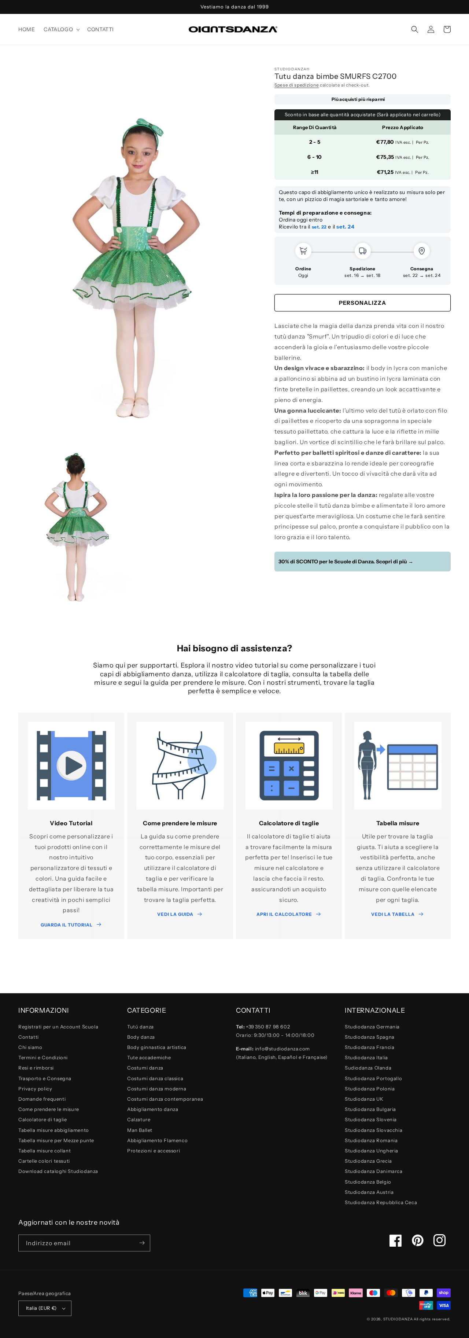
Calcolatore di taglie (42, 1119)
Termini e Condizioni (43, 1057)
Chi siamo (30, 1047)
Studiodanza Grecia (368, 1161)
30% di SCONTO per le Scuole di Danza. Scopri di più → (345, 561)
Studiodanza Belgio (368, 1182)
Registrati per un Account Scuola (58, 1027)
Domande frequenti (42, 1099)
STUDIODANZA (398, 1319)
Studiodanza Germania (372, 1027)
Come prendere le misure (48, 1109)
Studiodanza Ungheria (371, 1151)
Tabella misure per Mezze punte (56, 1140)
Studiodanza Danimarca (374, 1171)
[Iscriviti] (142, 1243)
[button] (61, 29)
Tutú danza (140, 1027)
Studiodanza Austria (369, 1192)
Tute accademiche (149, 1057)
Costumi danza (145, 1068)
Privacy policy (35, 1089)
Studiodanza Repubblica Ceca (381, 1202)
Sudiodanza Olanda (368, 1068)
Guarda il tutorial (67, 925)
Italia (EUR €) (41, 1308)
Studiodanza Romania (371, 1140)
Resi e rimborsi (36, 1068)
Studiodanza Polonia (370, 1089)
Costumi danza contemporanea (165, 1099)
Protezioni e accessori (153, 1151)
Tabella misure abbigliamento (53, 1130)
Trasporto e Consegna (44, 1078)
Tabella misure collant (44, 1151)
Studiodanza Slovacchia (373, 1130)
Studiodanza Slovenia (371, 1119)
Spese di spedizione (296, 85)
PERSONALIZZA (362, 302)
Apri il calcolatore (284, 914)
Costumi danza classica (155, 1078)
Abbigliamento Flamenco (157, 1140)
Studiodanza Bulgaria (370, 1109)
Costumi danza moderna (157, 1089)
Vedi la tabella (393, 914)
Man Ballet (139, 1130)
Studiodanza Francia (369, 1047)
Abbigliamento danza (152, 1109)
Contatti (28, 1037)
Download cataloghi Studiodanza (58, 1171)
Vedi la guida (175, 914)
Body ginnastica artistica (157, 1047)
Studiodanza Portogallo (373, 1078)
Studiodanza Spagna (370, 1037)
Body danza (141, 1037)
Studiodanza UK (364, 1099)
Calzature (138, 1119)
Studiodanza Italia (366, 1057)
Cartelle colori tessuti (44, 1161)
